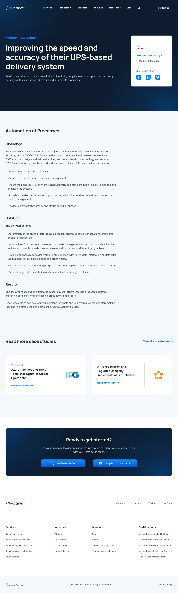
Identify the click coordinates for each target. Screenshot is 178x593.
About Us (98, 8)
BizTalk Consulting (14, 534)
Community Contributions (103, 545)
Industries (82, 8)
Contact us (163, 8)
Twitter (152, 503)
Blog (129, 8)
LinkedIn (138, 503)
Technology (64, 8)
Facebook (121, 503)
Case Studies (61, 545)
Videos (95, 539)
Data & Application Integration (19, 551)
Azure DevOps (12, 557)
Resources (115, 8)
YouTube (167, 503)
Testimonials (60, 539)
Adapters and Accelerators (104, 551)
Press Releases (62, 551)
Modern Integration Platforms (19, 545)
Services (47, 8)
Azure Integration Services (18, 539)
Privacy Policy (165, 584)
